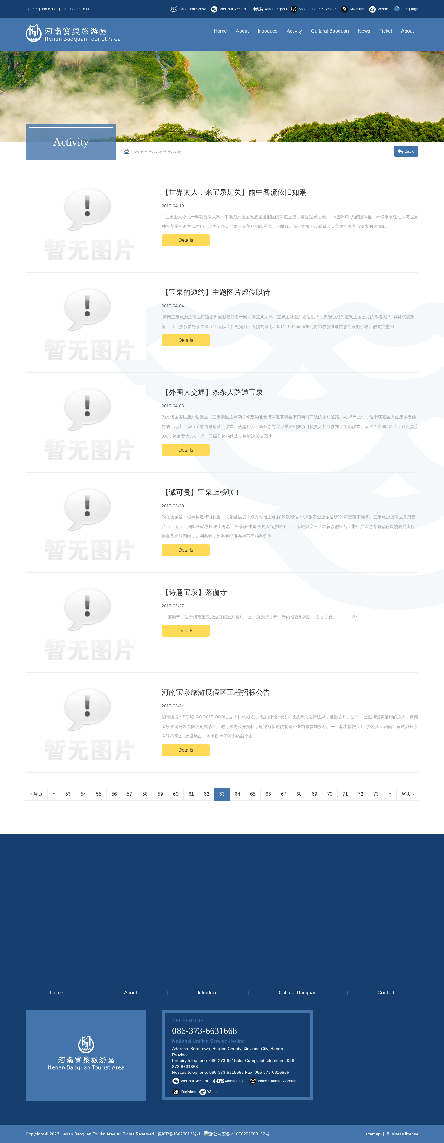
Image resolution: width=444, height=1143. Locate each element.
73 (376, 794)
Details (185, 240)
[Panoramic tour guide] (373, 1055)
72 (360, 794)
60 (176, 794)
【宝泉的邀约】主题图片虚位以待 (216, 292)
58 (145, 794)
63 (222, 794)
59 (160, 794)
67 (283, 794)
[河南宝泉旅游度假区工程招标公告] (86, 722)
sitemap (373, 1134)
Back (409, 151)
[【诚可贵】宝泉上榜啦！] (86, 522)
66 (268, 794)
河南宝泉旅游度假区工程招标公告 (216, 692)
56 (114, 794)
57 (129, 794)
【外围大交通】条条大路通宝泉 (212, 392)
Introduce (268, 31)
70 (330, 794)
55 (98, 794)
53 (68, 794)
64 (237, 794)
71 (345, 794)
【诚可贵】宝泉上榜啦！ (201, 492)
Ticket (385, 31)
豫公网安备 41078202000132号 (239, 1134)
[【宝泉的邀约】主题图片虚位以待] (86, 322)
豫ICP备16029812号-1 (178, 1134)
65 (253, 794)
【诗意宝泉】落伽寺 (194, 592)
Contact (386, 992)
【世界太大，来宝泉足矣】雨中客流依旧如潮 (234, 192)
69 (314, 794)
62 (206, 794)
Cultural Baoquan (330, 31)
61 (191, 794)
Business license (402, 1134)
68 (299, 794)
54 (83, 794)
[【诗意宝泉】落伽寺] (86, 622)
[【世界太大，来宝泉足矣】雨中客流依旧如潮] (86, 222)
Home (220, 31)
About (242, 31)
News (364, 31)
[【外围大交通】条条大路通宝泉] (86, 422)
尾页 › (407, 794)
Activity (294, 31)
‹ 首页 (36, 794)
